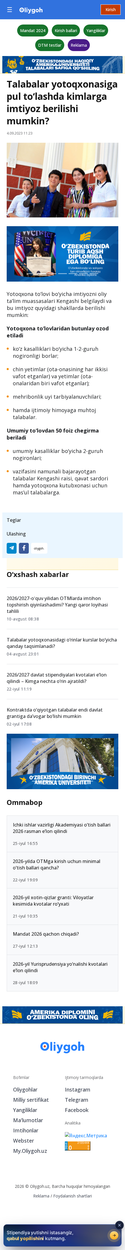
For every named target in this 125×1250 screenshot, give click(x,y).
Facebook (76, 1109)
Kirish (111, 9)
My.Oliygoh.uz (30, 1150)
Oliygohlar (25, 1089)
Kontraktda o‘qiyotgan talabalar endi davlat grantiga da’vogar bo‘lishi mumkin (55, 713)
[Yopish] (119, 1225)
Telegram (76, 1099)
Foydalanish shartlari (72, 1196)
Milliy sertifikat (31, 1099)
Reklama (79, 45)
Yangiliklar (95, 30)
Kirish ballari (66, 30)
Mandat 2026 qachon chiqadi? (46, 934)
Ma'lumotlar (28, 1120)
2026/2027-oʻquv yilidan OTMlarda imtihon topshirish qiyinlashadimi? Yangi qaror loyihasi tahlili (57, 604)
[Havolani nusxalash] (39, 548)
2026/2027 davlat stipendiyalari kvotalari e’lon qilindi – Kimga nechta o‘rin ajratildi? (57, 678)
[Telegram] (12, 548)
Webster (23, 1140)
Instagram (77, 1089)
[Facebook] (24, 548)
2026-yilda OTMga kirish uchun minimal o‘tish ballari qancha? (56, 864)
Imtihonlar (25, 1130)
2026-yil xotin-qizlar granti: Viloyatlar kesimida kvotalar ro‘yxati (53, 901)
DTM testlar (49, 45)
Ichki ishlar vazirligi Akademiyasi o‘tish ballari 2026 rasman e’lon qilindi (61, 828)
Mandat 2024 (32, 30)
